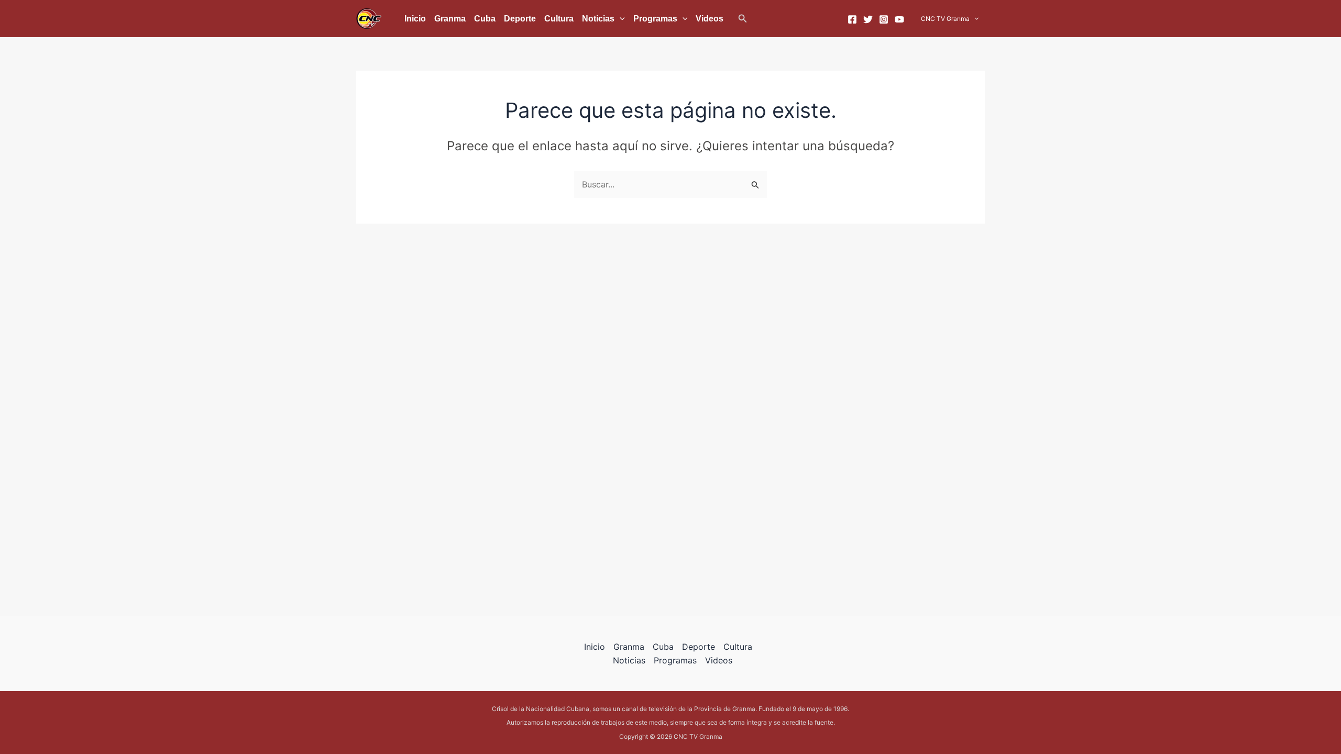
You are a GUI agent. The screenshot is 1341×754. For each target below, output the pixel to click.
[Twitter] (868, 19)
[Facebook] (852, 19)
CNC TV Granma (945, 19)
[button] (743, 18)
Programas (655, 18)
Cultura (559, 18)
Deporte (520, 18)
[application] (619, 19)
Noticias (598, 18)
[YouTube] (899, 19)
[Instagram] (883, 19)
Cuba (485, 18)
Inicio (415, 18)
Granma (450, 18)
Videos (709, 18)
